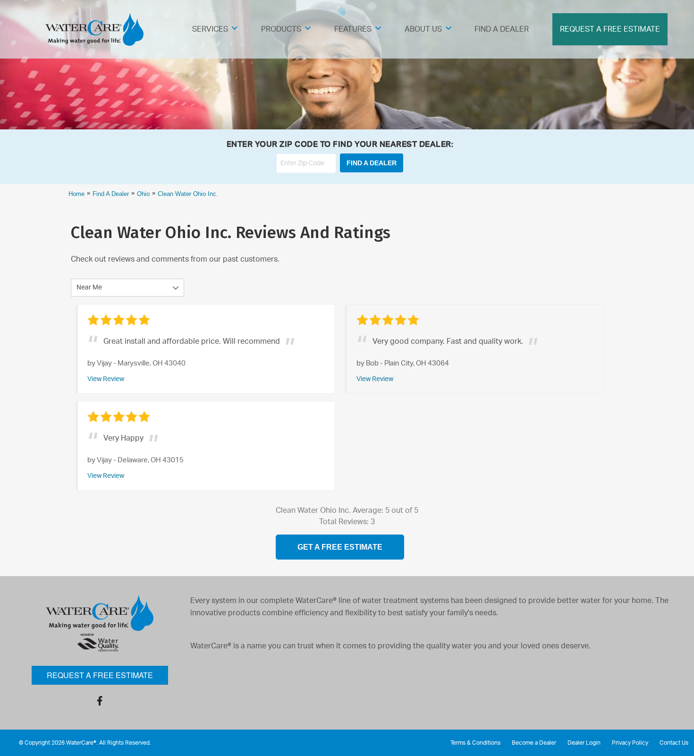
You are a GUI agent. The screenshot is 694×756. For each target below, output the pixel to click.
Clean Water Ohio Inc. (188, 193)
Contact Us (674, 743)
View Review (105, 378)
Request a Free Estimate (100, 675)
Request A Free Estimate (610, 29)
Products (281, 29)
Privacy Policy (630, 743)
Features (353, 29)
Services (210, 29)
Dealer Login (584, 743)
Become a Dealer (534, 743)
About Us (423, 29)
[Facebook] (99, 700)
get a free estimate (339, 547)
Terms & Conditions (475, 743)
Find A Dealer (501, 29)
